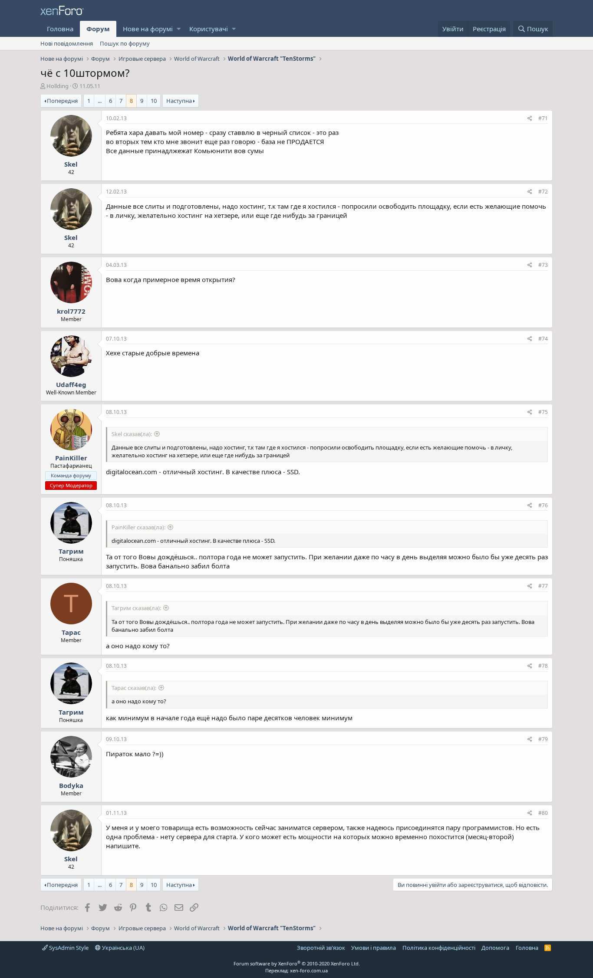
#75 (543, 412)
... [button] (100, 101)
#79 (543, 739)
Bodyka (71, 785)
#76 (543, 505)
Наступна (179, 101)
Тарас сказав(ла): (134, 688)
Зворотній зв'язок (321, 948)
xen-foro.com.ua (309, 970)
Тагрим (71, 551)
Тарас (71, 632)
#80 (543, 813)
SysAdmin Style (68, 948)
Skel (71, 164)
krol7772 (71, 311)
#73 (543, 265)
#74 (543, 338)
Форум (98, 28)
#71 (543, 118)
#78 (543, 666)
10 (154, 101)
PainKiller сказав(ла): (138, 527)
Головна (60, 28)
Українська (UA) (123, 948)
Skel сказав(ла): (132, 434)
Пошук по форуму (125, 43)
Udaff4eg (71, 384)
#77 (543, 586)
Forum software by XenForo (297, 963)
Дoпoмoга (495, 948)
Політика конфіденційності (438, 948)
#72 (543, 191)
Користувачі (208, 28)
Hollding (57, 86)
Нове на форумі (148, 28)
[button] (179, 29)
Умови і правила (373, 948)
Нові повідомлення (66, 43)
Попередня (62, 101)
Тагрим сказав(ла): (136, 608)
